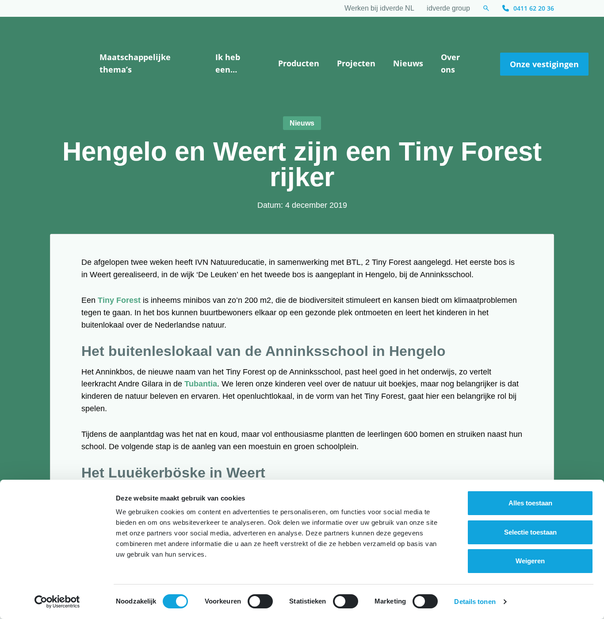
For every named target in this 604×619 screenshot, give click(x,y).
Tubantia (200, 383)
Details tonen (474, 601)
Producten (298, 63)
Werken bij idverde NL (379, 8)
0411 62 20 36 (533, 8)
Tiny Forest (119, 300)
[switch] (260, 601)
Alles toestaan (530, 503)
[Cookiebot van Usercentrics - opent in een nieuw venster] (57, 601)
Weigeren (530, 561)
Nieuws (408, 63)
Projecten (356, 63)
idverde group (448, 8)
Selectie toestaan (530, 532)
